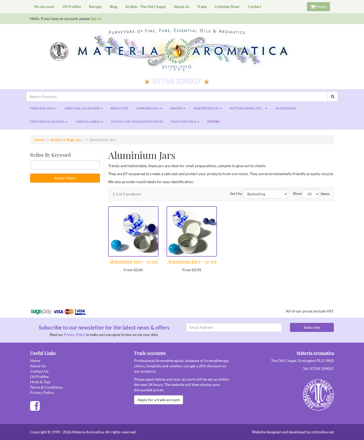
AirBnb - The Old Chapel (145, 6)
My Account (44, 6)
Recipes (95, 6)
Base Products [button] (206, 108)
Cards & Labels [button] (87, 122)
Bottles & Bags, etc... (67, 139)
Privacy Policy (74, 334)
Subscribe (312, 327)
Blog (113, 6)
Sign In (95, 18)
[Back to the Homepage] (182, 50)
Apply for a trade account (158, 399)
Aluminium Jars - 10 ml (133, 261)
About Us (181, 6)
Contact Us (39, 371)
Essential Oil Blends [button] (82, 108)
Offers (213, 122)
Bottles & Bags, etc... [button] (247, 108)
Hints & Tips (40, 382)
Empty (320, 6)
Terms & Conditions (46, 387)
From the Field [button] (184, 122)
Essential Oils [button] (42, 108)
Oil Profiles (71, 6)
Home (39, 139)
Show (297, 193)
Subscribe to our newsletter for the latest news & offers (104, 327)
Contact (254, 6)
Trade (202, 6)
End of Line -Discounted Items (137, 122)
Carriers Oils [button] (147, 108)
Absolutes (119, 108)
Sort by (236, 193)
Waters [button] (176, 108)
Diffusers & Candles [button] (47, 122)
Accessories (285, 108)
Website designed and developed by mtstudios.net (293, 432)
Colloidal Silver (227, 6)
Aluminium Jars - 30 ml (191, 261)
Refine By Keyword (50, 155)
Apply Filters (65, 178)
